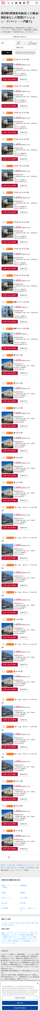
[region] (20, 996)
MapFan (3, 865)
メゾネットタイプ (7, 939)
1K (10, 923)
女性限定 (22, 935)
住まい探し (12, 865)
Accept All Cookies (20, 1008)
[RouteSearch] (12, 3)
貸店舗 (4, 892)
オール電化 (33, 937)
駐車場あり (16, 941)
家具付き (24, 939)
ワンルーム (5, 923)
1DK (13, 923)
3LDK (36, 923)
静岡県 (22, 867)
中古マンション (6, 898)
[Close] (38, 983)
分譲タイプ (25, 937)
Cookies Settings (20, 998)
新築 (3, 933)
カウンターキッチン (23, 933)
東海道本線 (30, 867)
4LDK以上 (11, 925)
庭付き (10, 941)
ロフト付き (17, 939)
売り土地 (4, 903)
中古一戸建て (24, 898)
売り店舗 (22, 903)
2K (20, 923)
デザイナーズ (31, 939)
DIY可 (10, 937)
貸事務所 (22, 892)
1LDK (16, 923)
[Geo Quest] (28, 3)
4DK (5, 925)
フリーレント (17, 937)
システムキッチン (10, 933)
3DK (33, 923)
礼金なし (32, 933)
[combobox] (21, 44)
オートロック (15, 935)
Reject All (20, 1003)
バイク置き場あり (25, 941)
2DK (23, 923)
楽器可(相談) (30, 935)
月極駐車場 (23, 885)
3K (30, 923)
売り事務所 (5, 908)
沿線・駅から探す (12, 867)
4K (3, 925)
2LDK (26, 923)
